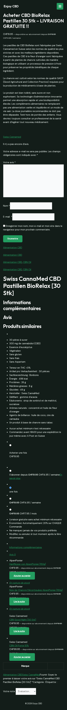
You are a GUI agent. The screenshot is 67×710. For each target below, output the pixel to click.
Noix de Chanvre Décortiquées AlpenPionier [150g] (36, 590)
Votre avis (9, 162)
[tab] (36, 545)
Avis (12, 554)
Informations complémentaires (25, 547)
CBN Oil (27, 262)
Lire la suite (19, 601)
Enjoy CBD (11, 6)
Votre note (9, 691)
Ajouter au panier (22, 575)
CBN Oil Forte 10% (19, 645)
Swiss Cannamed (12, 136)
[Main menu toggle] (60, 6)
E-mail (7, 216)
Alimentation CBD (12, 247)
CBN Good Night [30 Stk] (22, 619)
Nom (6, 205)
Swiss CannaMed (31, 674)
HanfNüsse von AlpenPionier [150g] (27, 564)
